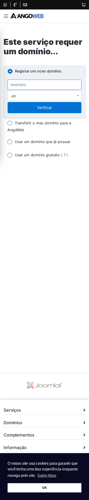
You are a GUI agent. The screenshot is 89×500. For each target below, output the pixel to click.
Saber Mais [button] (46, 475)
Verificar (44, 107)
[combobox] (44, 96)
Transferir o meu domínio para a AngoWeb (39, 126)
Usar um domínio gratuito (41, 155)
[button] (5, 16)
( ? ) (64, 155)
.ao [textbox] (13, 95)
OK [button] (44, 488)
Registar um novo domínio (38, 71)
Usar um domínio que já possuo (42, 141)
